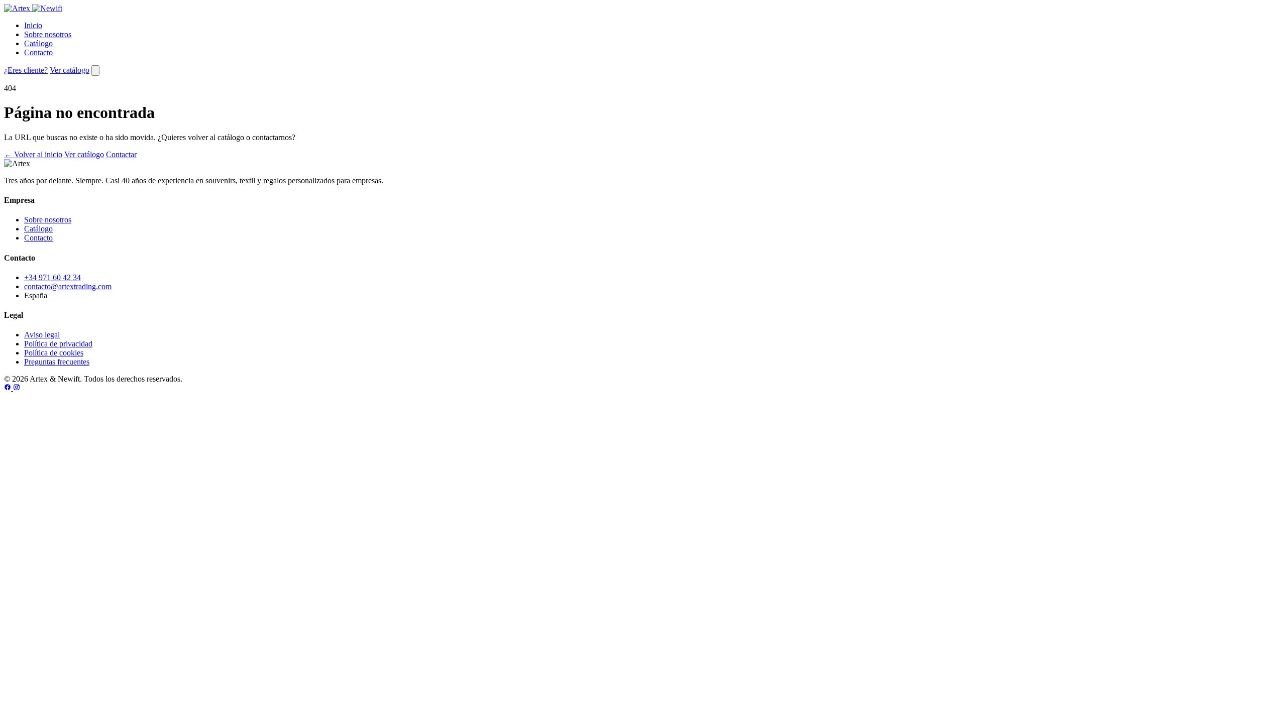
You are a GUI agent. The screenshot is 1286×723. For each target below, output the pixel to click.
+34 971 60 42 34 (52, 277)
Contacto (38, 52)
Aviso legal (42, 334)
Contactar (121, 154)
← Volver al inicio (33, 154)
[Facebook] (8, 388)
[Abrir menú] (95, 70)
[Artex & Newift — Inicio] (33, 8)
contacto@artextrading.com (68, 286)
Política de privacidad (58, 343)
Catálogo (38, 43)
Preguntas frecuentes (56, 361)
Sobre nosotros (47, 34)
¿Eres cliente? (26, 70)
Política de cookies (53, 352)
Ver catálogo (69, 70)
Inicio (33, 25)
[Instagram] (16, 388)
